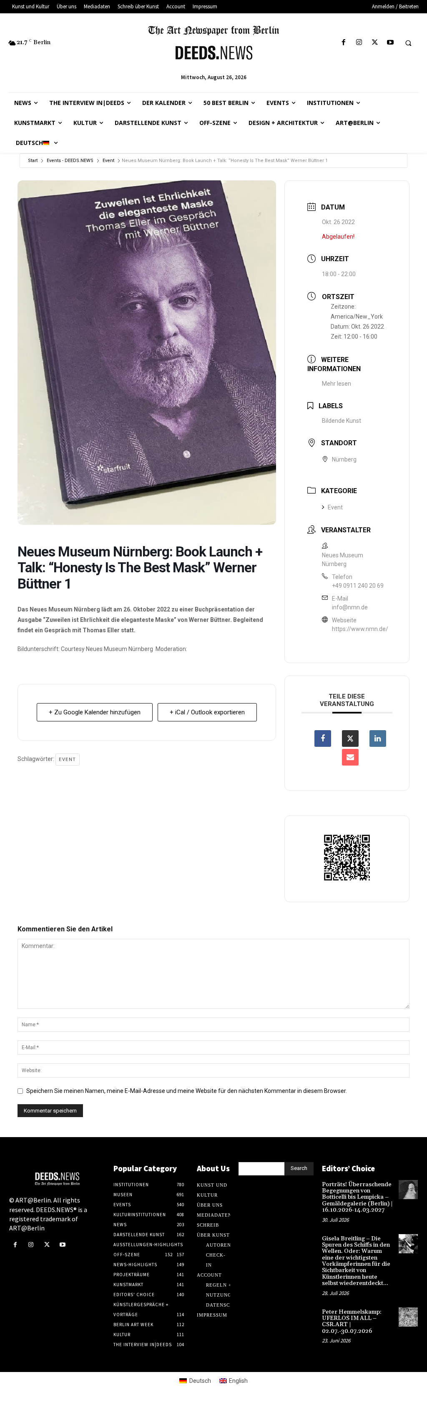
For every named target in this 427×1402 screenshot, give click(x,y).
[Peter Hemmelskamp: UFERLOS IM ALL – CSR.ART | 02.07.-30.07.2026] (408, 1317)
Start (33, 160)
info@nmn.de (350, 607)
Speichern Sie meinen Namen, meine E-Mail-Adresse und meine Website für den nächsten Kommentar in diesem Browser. (186, 1091)
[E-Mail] (350, 757)
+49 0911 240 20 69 (358, 585)
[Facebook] (343, 42)
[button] (408, 42)
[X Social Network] (350, 738)
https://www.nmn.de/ (360, 629)
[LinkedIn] (377, 738)
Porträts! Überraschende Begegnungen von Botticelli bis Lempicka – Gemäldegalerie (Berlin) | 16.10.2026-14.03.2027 (357, 1197)
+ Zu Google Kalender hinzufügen (95, 712)
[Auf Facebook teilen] (322, 738)
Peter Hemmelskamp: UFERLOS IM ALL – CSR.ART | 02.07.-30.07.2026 (352, 1321)
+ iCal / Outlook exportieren (207, 712)
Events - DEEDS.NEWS (70, 160)
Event (108, 160)
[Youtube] (390, 42)
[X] (374, 42)
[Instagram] (359, 42)
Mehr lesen (336, 383)
